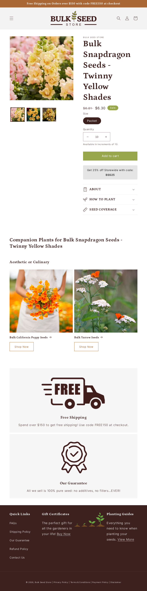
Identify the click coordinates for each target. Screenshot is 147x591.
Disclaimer (115, 582)
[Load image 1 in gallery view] (17, 115)
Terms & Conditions (80, 582)
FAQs (13, 523)
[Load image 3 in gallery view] (49, 115)
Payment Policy (100, 582)
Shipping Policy (20, 531)
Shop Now (22, 346)
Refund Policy (19, 548)
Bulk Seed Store (43, 582)
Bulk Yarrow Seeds (86, 337)
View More (126, 539)
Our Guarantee (19, 540)
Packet (92, 120)
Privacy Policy (61, 582)
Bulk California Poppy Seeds (29, 337)
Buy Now (64, 534)
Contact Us (17, 557)
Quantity (88, 129)
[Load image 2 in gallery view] (33, 115)
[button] (11, 18)
